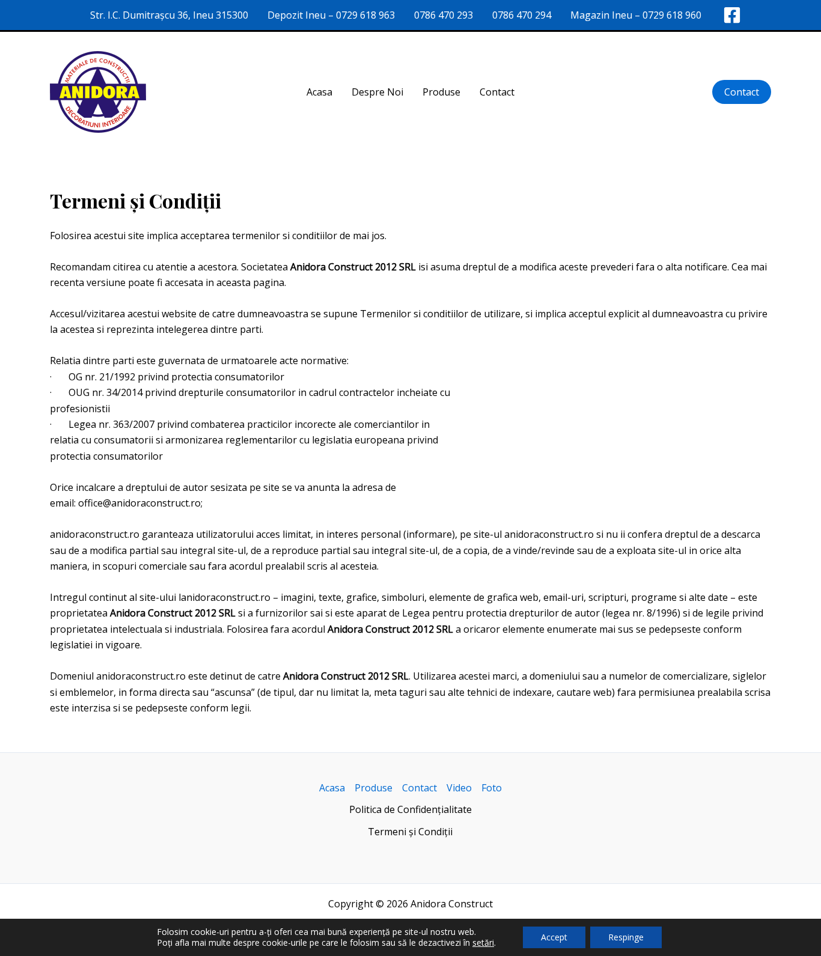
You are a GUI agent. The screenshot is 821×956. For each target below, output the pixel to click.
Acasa (319, 92)
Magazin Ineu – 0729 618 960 (635, 15)
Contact (497, 92)
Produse (441, 92)
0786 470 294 (521, 15)
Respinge (626, 937)
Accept (554, 937)
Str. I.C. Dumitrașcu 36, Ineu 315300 (169, 15)
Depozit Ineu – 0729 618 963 (331, 15)
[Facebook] (732, 15)
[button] (741, 92)
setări (483, 942)
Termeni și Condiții (410, 831)
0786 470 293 (443, 15)
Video (459, 787)
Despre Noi (377, 92)
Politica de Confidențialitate (410, 809)
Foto (491, 787)
